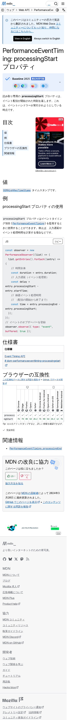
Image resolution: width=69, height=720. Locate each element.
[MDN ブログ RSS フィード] (28, 559)
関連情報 (9, 153)
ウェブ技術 (9, 658)
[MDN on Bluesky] (10, 559)
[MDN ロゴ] (9, 544)
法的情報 (34, 712)
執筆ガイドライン (13, 631)
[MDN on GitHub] (4, 559)
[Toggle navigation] (63, 3)
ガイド (6, 670)
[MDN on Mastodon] (22, 559)
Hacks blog (9, 687)
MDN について (11, 574)
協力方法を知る (14, 483)
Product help (10, 603)
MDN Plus (8, 598)
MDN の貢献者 (29, 493)
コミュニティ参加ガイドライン (21, 717)
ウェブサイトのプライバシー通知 (22, 707)
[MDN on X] (16, 559)
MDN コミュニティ (14, 619)
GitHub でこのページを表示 (21, 502)
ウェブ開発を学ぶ (13, 664)
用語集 (6, 681)
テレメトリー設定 (13, 712)
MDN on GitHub (12, 642)
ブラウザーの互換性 (15, 148)
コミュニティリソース (15, 625)
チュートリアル (12, 675)
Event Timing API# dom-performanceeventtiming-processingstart (32, 358)
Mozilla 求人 (10, 586)
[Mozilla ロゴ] (13, 699)
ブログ (6, 580)
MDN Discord (10, 636)
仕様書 (8, 143)
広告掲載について (13, 592)
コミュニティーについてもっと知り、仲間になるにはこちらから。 (36, 27)
